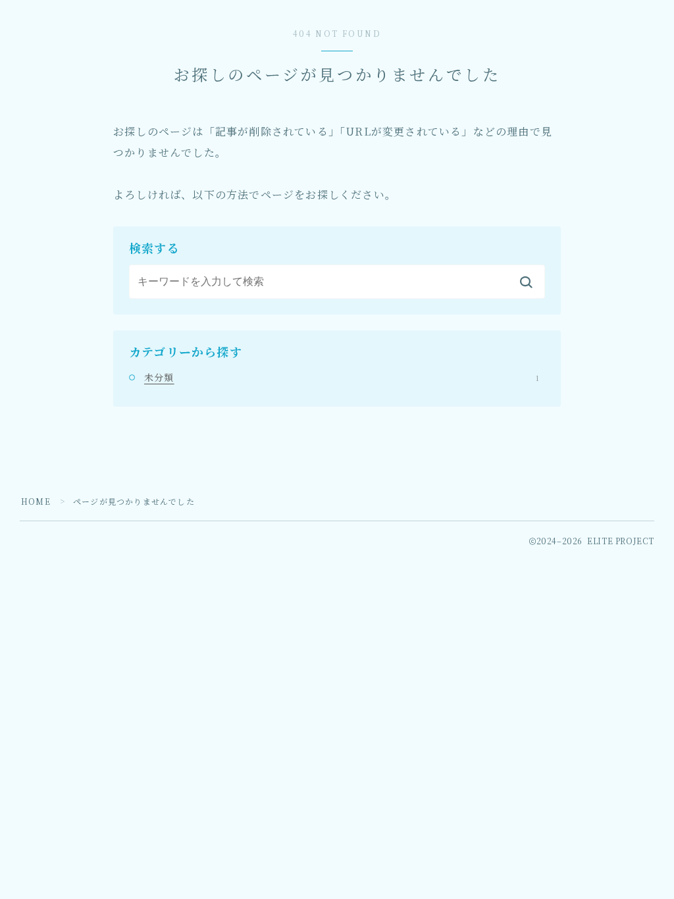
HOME (36, 501)
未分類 (341, 377)
